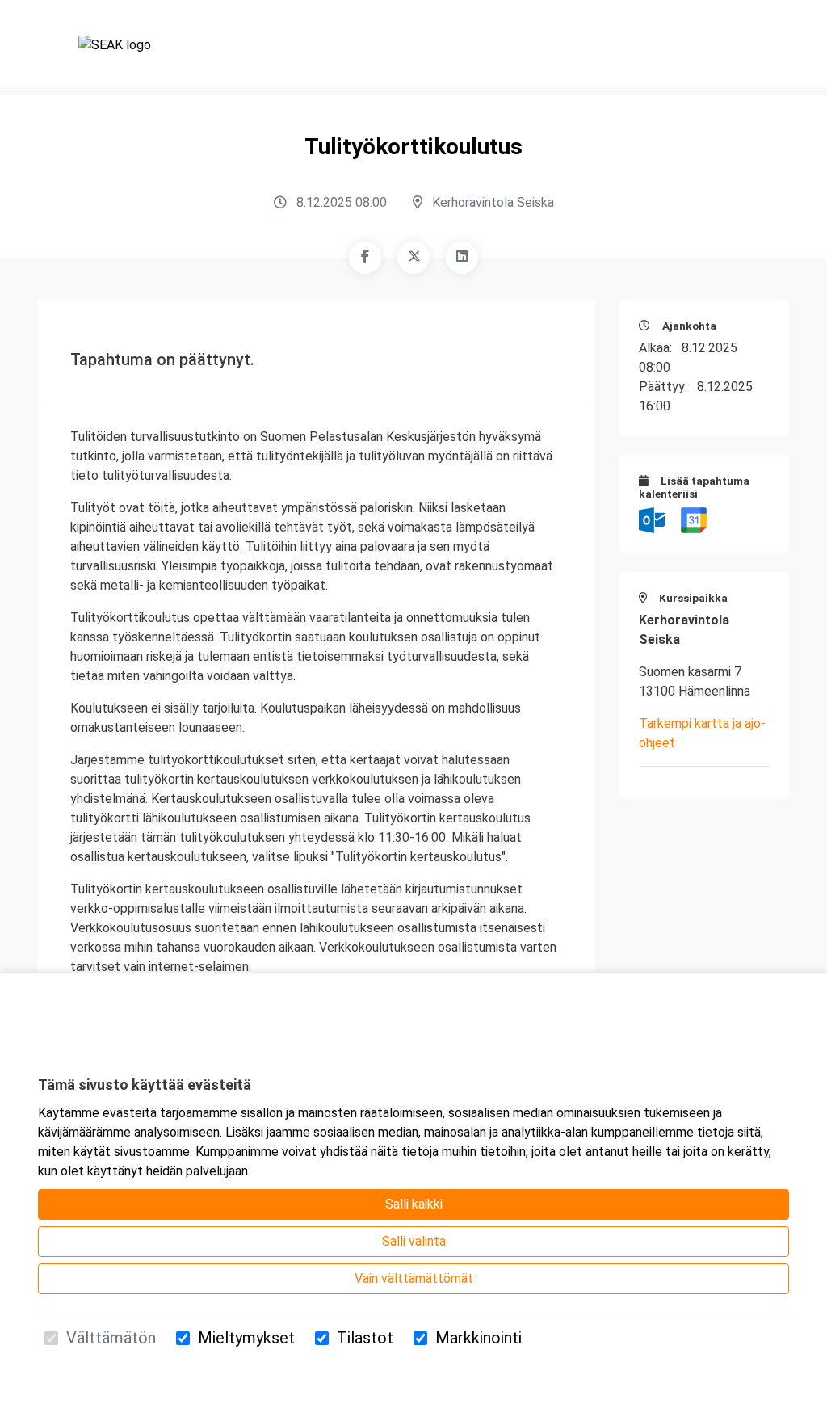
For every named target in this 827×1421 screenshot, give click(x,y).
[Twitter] (413, 258)
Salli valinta (414, 1241)
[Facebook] (365, 258)
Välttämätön (111, 1337)
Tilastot (365, 1337)
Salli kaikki (414, 1204)
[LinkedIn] (462, 258)
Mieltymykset (246, 1337)
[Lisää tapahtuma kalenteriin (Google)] (694, 519)
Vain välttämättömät (414, 1278)
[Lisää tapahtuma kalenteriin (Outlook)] (653, 519)
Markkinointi (478, 1337)
